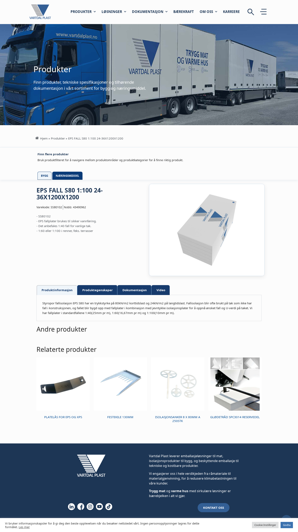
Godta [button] (286, 525)
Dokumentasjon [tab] (134, 290)
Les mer (24, 527)
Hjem (44, 138)
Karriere (231, 11)
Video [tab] (161, 290)
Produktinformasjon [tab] (57, 290)
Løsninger (112, 11)
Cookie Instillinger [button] (265, 525)
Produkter (81, 11)
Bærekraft (183, 11)
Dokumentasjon (147, 11)
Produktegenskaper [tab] (97, 290)
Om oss (206, 11)
